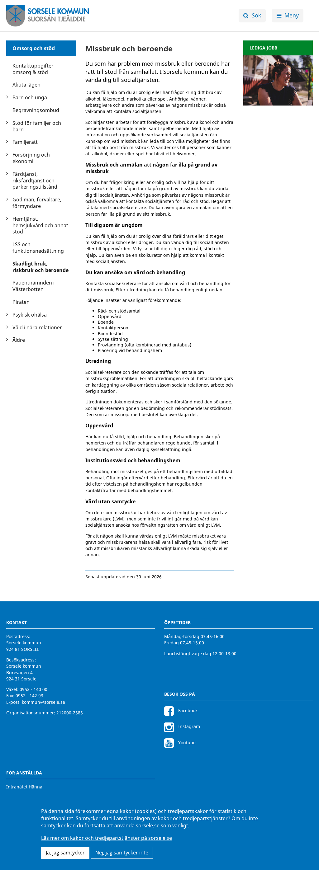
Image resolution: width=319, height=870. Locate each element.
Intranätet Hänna (24, 787)
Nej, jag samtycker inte (121, 852)
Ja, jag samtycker (65, 852)
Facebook (187, 710)
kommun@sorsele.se (43, 702)
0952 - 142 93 (29, 695)
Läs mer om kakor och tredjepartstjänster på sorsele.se (106, 838)
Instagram (188, 726)
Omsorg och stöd (33, 48)
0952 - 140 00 (33, 689)
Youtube (186, 742)
